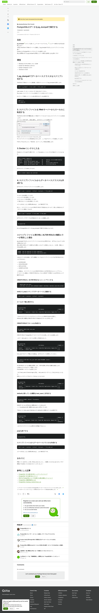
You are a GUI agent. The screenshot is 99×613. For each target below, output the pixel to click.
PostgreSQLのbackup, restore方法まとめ (30, 482)
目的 (74, 44)
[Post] (8, 20)
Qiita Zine (74, 595)
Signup (94, 1)
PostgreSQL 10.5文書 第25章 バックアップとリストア (33, 474)
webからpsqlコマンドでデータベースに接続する (83, 68)
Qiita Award (46, 604)
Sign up (11, 608)
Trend (4, 4)
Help (31, 606)
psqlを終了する (78, 78)
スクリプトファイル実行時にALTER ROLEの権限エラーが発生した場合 (82, 61)
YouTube (60, 602)
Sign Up (44, 576)
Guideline (32, 599)
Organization (40, 4)
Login (88, 1)
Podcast (60, 604)
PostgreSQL (20, 30)
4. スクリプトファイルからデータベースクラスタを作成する (82, 58)
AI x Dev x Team (58, 4)
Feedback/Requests (34, 604)
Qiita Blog (88, 597)
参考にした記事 (76, 85)
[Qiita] (4, 2)
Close (17, 608)
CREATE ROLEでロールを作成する (82, 73)
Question (15, 4)
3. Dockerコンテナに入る (78, 55)
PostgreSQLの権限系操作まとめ (27, 480)
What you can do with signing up (30, 512)
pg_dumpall (26, 30)
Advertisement (33, 608)
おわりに (75, 83)
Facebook (60, 599)
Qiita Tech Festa (47, 602)
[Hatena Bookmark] (8, 28)
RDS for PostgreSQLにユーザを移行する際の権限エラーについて (36, 478)
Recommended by (27, 524)
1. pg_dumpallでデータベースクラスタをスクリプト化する (82, 49)
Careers (88, 595)
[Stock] (8, 14)
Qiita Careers (48, 4)
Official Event (22, 4)
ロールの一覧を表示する (80, 71)
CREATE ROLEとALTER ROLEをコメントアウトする (83, 65)
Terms (31, 595)
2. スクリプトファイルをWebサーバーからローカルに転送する (82, 53)
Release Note (47, 593)
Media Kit (32, 602)
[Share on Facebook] (8, 24)
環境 (74, 46)
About (31, 593)
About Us (88, 593)
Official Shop (75, 597)
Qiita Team (74, 593)
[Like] (8, 8)
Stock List (9, 4)
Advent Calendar (47, 599)
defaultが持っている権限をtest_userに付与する (83, 75)
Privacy (31, 597)
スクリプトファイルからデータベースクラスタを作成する (83, 81)
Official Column (31, 4)
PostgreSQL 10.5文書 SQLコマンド (28, 476)
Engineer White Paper (49, 606)
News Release (89, 599)
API (45, 608)
